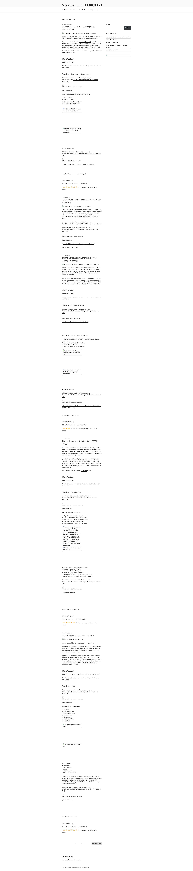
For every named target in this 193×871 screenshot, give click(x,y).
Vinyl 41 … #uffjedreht (82, 5)
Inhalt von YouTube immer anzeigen (72, 161)
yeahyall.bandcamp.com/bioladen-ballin (73, 512)
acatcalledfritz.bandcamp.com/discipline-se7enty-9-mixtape (78, 244)
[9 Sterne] (76, 187)
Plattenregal (73, 9)
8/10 (72, 480)
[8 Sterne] (75, 187)
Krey (79, 465)
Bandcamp (84, 471)
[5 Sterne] (70, 187)
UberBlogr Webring (67, 856)
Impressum (64, 860)
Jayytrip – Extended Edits (112, 42)
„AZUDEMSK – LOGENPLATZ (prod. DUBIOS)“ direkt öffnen (78, 164)
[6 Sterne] (71, 187)
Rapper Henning (73, 460)
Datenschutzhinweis (73, 860)
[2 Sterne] (65, 187)
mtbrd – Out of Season (111, 40)
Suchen (108, 24)
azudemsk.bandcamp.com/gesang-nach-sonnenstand (77, 94)
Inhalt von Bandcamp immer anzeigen (72, 87)
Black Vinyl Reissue (82, 661)
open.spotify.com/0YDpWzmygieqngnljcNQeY (75, 335)
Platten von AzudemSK (85, 42)
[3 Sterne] (66, 187)
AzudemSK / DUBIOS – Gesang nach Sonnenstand (118, 37)
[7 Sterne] (73, 187)
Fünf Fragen (91, 9)
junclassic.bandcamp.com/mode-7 (72, 706)
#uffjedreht (89, 66)
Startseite (64, 9)
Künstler (93, 51)
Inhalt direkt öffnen (67, 90)
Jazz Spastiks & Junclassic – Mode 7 (78, 635)
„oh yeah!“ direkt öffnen (68, 592)
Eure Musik (82, 9)
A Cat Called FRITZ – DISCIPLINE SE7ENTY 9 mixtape (82, 201)
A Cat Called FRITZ (83, 224)
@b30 (80, 860)
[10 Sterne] (78, 187)
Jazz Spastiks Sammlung (73, 652)
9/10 (72, 62)
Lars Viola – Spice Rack (111, 50)
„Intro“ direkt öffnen (67, 800)
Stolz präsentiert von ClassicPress (80, 867)
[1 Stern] (63, 187)
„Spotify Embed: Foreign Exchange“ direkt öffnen (75, 322)
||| (97, 9)
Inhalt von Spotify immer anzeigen (71, 318)
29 (81, 843)
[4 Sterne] (68, 187)
